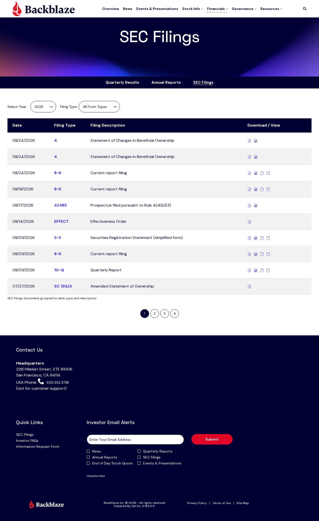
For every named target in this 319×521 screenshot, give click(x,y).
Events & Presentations (162, 463)
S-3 (57, 237)
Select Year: (17, 106)
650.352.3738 (57, 382)
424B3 (60, 205)
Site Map (243, 503)
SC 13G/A (63, 286)
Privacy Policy (197, 503)
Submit (212, 439)
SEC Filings (31, 434)
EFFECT (61, 221)
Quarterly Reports (157, 451)
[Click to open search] (304, 9)
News (96, 451)
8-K (57, 172)
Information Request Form (44, 446)
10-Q (59, 270)
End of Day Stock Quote (112, 463)
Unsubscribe (96, 476)
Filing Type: (69, 106)
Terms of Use (222, 503)
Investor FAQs (33, 440)
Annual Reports (104, 457)
